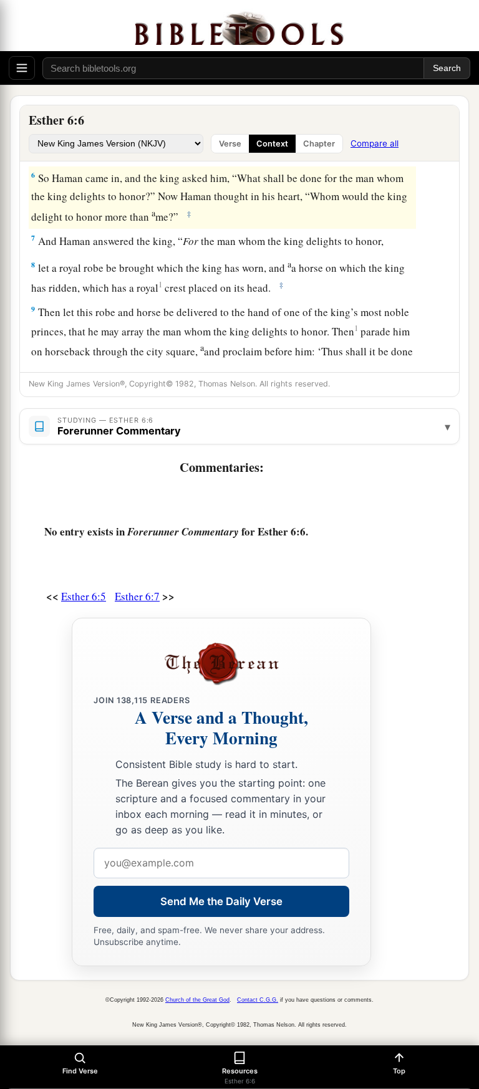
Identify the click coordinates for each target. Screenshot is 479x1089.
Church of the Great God (197, 1000)
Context (272, 143)
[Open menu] (22, 68)
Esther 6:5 (83, 596)
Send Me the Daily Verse (221, 901)
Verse (230, 143)
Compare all (375, 143)
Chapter (319, 143)
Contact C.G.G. (257, 1000)
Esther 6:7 (137, 596)
